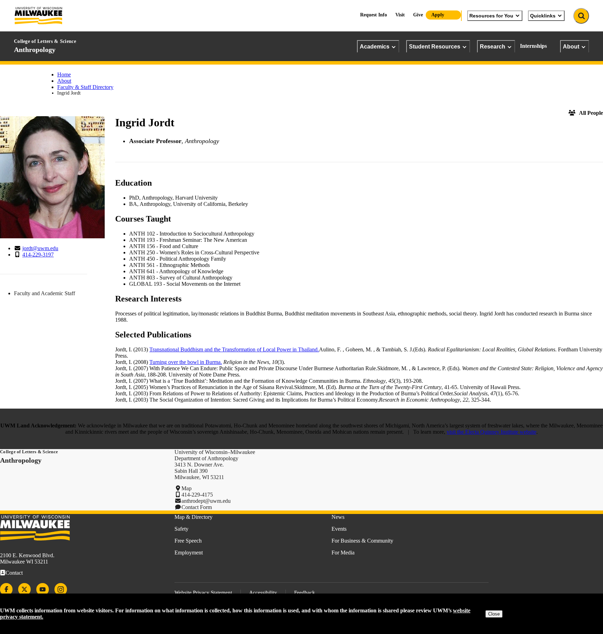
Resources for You (491, 15)
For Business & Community (362, 541)
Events (339, 529)
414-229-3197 (38, 255)
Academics (374, 46)
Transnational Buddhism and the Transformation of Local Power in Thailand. (234, 349)
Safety (181, 529)
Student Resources (434, 46)
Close (494, 614)
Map (186, 488)
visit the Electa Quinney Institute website (491, 432)
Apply (437, 14)
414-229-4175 (197, 495)
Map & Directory (193, 517)
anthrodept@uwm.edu (206, 501)
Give (418, 14)
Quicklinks (543, 15)
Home (64, 74)
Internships (533, 46)
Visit (400, 14)
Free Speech (188, 541)
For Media (343, 552)
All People (591, 113)
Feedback (304, 592)
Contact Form (196, 507)
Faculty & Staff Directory (85, 87)
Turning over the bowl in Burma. (185, 362)
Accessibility (263, 592)
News (338, 517)
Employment (188, 552)
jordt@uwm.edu (40, 248)
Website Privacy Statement (203, 592)
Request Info (373, 14)
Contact (14, 573)
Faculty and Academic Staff (44, 293)
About (571, 46)
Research (492, 46)
